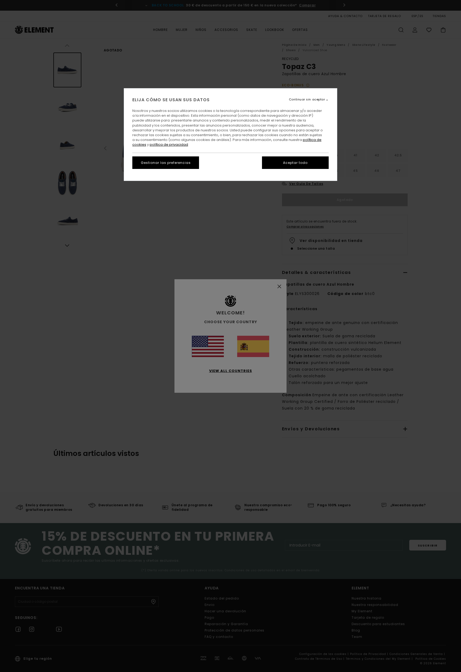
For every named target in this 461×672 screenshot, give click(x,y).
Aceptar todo (295, 162)
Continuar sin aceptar (307, 100)
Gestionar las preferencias (166, 162)
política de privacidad (169, 144)
